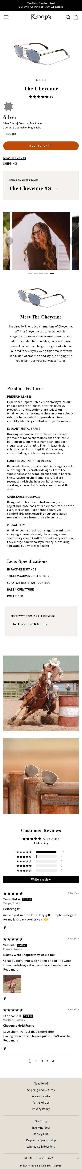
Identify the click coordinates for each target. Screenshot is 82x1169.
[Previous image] (9, 241)
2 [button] (36, 1061)
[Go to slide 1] (30, 273)
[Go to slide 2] (36, 273)
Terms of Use (41, 1103)
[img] (13, 893)
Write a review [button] (41, 879)
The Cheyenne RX (29, 623)
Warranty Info (41, 1096)
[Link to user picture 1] (12, 984)
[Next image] (73, 241)
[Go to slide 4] (46, 273)
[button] (39, 97)
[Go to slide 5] (52, 273)
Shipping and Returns (41, 1090)
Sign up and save (40, 1158)
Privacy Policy (41, 1109)
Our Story (41, 1121)
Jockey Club (41, 1134)
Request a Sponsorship (41, 1140)
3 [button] (42, 1061)
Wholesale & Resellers (41, 1147)
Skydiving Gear (41, 1128)
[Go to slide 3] (41, 273)
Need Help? (41, 1083)
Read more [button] (11, 969)
